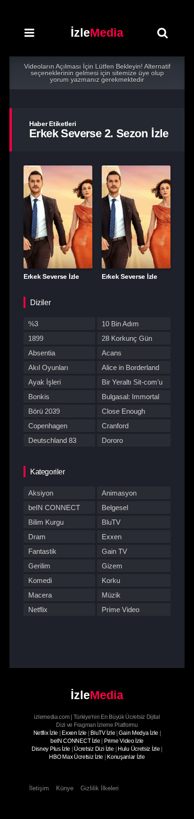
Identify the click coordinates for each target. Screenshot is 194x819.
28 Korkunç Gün (127, 338)
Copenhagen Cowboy (47, 427)
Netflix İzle (45, 733)
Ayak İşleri (44, 382)
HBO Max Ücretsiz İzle (76, 757)
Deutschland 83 (52, 440)
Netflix (38, 610)
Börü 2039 (44, 411)
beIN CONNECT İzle (75, 741)
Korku (111, 580)
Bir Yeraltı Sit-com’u (132, 382)
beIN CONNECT (54, 508)
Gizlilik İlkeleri (100, 788)
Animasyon (119, 493)
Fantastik (42, 551)
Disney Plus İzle (51, 749)
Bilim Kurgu (46, 522)
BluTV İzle (102, 733)
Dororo (112, 440)
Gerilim (39, 566)
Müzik (111, 595)
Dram (37, 537)
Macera (40, 595)
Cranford (115, 426)
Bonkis (38, 397)
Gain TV (114, 551)
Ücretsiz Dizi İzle (94, 749)
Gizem (112, 566)
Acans (111, 353)
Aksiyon (40, 493)
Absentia (41, 353)
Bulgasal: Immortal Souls (130, 398)
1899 (35, 338)
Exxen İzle (74, 733)
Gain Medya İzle (138, 733)
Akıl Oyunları (48, 367)
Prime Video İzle (124, 741)
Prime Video (120, 610)
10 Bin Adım (120, 324)
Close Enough (123, 411)
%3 (33, 324)
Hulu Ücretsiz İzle (139, 749)
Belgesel (115, 508)
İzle (97, 32)
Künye (64, 788)
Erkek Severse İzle (51, 276)
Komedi (40, 580)
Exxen (111, 537)
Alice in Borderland (130, 367)
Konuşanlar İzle (126, 757)
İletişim (39, 788)
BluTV (111, 522)
